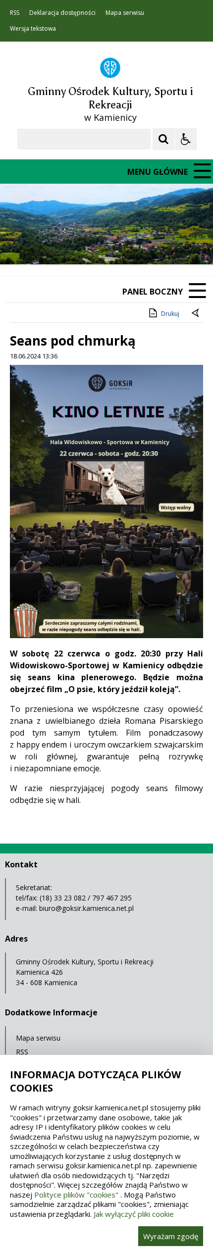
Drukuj (170, 313)
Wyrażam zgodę (170, 1236)
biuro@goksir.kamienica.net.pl (86, 908)
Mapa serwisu (125, 13)
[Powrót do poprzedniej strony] (196, 314)
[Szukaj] (163, 139)
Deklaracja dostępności (62, 13)
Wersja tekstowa (33, 29)
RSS (14, 13)
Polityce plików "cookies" (76, 1195)
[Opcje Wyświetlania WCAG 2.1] (186, 139)
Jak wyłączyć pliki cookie (134, 1214)
